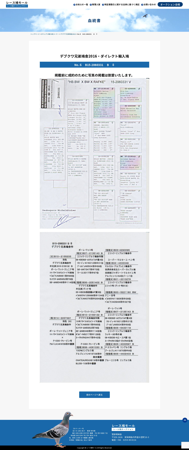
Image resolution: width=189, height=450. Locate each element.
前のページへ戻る (94, 394)
